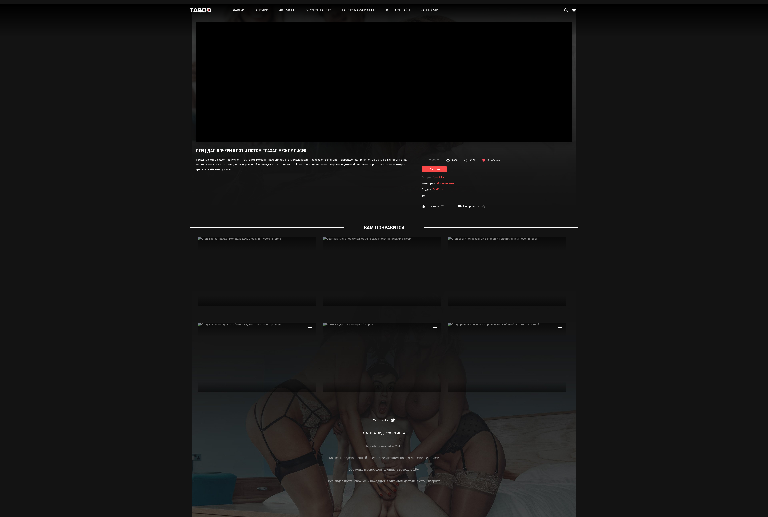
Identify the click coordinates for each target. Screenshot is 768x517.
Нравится (435, 206)
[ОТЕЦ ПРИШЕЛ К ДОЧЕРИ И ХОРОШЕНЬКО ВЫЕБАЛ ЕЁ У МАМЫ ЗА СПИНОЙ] (507, 357)
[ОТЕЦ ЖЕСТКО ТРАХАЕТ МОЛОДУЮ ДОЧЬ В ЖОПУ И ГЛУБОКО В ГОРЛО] (257, 271)
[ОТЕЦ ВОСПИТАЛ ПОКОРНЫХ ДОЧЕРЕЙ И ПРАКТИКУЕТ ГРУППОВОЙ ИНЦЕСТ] (507, 271)
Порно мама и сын (358, 10)
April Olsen (439, 177)
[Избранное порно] (574, 10)
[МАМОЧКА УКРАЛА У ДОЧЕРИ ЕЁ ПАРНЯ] (382, 357)
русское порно (318, 10)
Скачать (435, 169)
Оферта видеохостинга (384, 433)
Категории (429, 10)
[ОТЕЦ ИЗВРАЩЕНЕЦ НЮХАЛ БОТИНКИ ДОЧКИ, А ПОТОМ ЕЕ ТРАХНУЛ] (257, 357)
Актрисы (286, 10)
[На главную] (201, 11)
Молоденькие (445, 183)
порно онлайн (397, 10)
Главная (238, 10)
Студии (262, 10)
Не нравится (474, 206)
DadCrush (439, 189)
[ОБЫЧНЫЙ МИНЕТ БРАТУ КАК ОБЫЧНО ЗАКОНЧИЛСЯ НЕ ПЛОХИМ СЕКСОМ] (382, 271)
